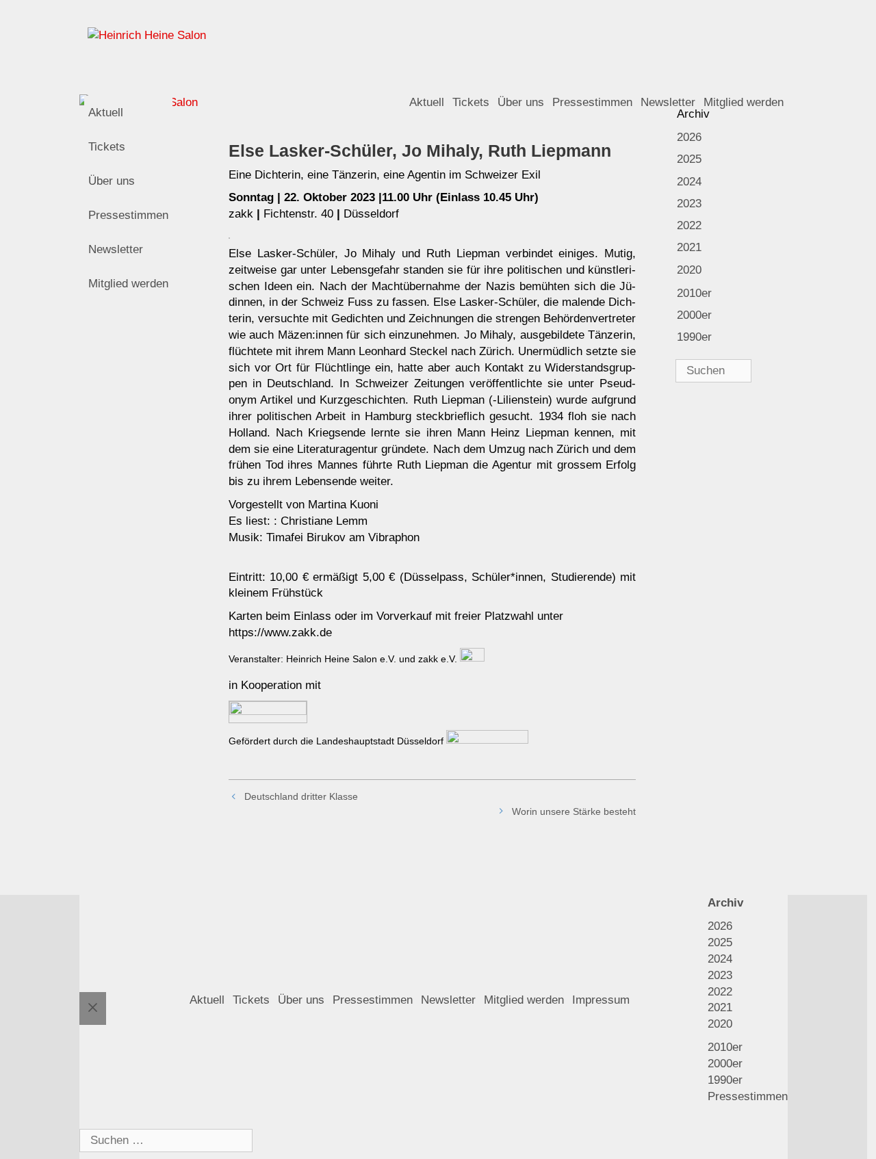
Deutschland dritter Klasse (301, 796)
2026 (689, 137)
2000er (694, 315)
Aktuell (426, 102)
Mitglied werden (128, 283)
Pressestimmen (592, 102)
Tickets (470, 102)
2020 (689, 269)
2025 (689, 159)
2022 (689, 225)
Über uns (521, 102)
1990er (694, 336)
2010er (694, 293)
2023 (689, 203)
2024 (689, 181)
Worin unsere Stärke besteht (574, 811)
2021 (689, 247)
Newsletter (115, 249)
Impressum (601, 999)
